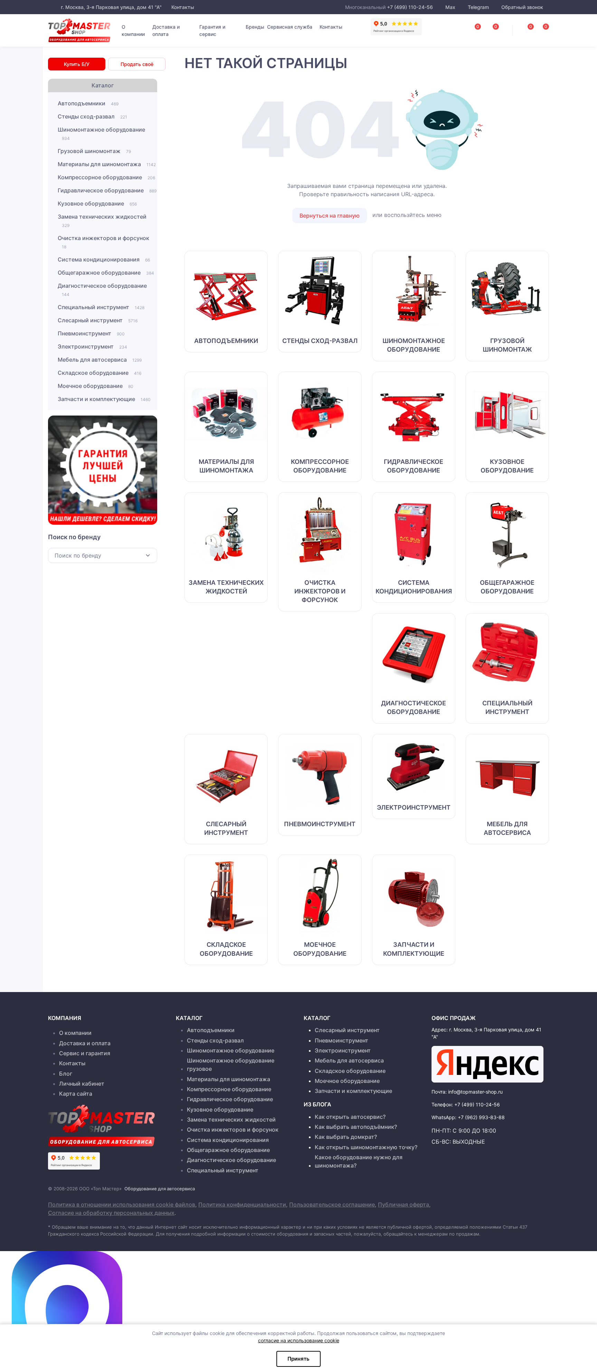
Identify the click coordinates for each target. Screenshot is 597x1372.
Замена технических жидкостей (102, 220)
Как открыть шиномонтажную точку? (366, 1147)
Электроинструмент (92, 346)
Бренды (255, 27)
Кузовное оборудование (97, 203)
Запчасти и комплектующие (104, 399)
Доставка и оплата (166, 30)
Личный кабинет (81, 1083)
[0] (538, 28)
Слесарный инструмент (98, 320)
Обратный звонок (521, 7)
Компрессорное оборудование (106, 177)
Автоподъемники (88, 103)
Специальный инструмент (101, 307)
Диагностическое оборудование (102, 289)
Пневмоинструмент (91, 333)
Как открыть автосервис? (350, 1116)
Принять (298, 1358)
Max (450, 7)
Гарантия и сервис (212, 30)
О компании (133, 30)
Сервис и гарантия (84, 1053)
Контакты (182, 7)
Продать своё (137, 64)
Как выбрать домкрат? (346, 1136)
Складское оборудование (99, 372)
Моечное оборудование (95, 385)
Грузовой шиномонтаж (94, 150)
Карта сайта (75, 1093)
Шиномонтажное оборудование (101, 133)
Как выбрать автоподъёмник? (356, 1126)
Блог (65, 1073)
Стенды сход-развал (92, 116)
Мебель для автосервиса (100, 359)
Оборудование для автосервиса (159, 1188)
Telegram (478, 7)
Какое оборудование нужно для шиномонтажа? (358, 1161)
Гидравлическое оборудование (107, 190)
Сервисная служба (289, 27)
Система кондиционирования (104, 259)
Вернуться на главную (330, 215)
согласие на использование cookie (298, 1340)
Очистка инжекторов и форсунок (103, 242)
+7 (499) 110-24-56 (410, 7)
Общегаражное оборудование (106, 272)
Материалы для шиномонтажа (107, 164)
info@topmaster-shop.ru (475, 1092)
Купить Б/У (76, 64)
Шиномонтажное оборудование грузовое (230, 1064)
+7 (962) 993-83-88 (481, 1117)
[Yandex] (487, 1064)
